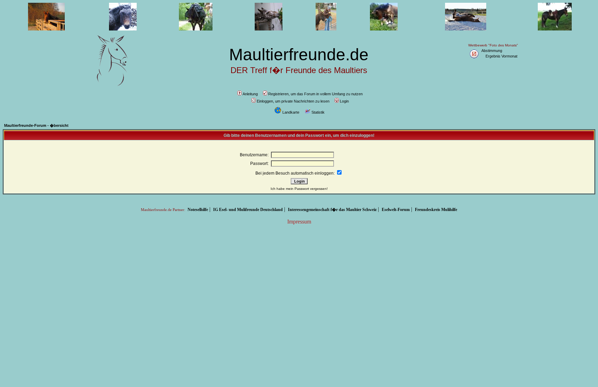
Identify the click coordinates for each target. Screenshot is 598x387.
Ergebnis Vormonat (501, 56)
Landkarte (290, 112)
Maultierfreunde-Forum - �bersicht (36, 125)
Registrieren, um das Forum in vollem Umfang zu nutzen (315, 94)
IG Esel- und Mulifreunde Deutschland (248, 209)
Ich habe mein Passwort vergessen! (299, 189)
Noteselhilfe (198, 209)
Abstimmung (491, 51)
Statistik (318, 112)
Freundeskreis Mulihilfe (436, 209)
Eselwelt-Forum (396, 209)
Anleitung (250, 94)
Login (344, 101)
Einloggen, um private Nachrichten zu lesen (293, 101)
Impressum (299, 222)
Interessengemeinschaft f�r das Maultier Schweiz (332, 209)
